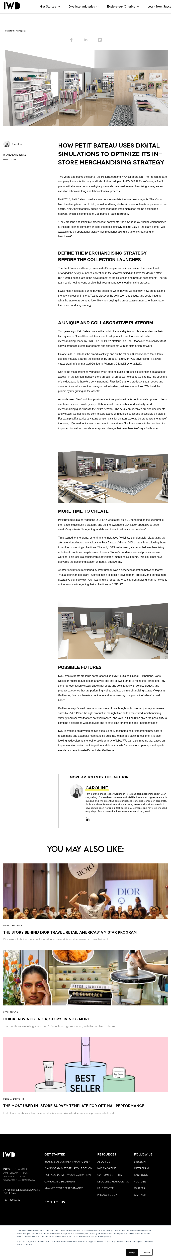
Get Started (48, 7)
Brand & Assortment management (68, 1161)
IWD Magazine (106, 1168)
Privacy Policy (107, 1195)
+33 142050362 (11, 1199)
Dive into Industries (81, 7)
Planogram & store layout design (68, 1168)
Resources (106, 1154)
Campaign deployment (59, 1181)
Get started (54, 1154)
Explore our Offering (121, 7)
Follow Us (143, 1154)
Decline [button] (146, 1252)
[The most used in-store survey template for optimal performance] (85, 1076)
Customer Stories (109, 1175)
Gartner (140, 1195)
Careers (139, 1188)
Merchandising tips (13, 1099)
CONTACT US (54, 1202)
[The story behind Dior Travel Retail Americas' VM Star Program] (85, 902)
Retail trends (10, 1012)
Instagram (141, 1168)
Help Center (105, 1188)
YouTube (140, 1181)
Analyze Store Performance (63, 1188)
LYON (22, 1176)
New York (21, 1169)
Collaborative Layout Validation (67, 1175)
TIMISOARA (28, 1180)
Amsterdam (10, 1172)
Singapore (10, 1180)
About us (103, 1161)
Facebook (141, 1175)
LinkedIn (140, 1161)
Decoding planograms (113, 1181)
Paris (6, 1169)
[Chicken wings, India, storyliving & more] (85, 989)
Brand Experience (14, 154)
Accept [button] (132, 1252)
